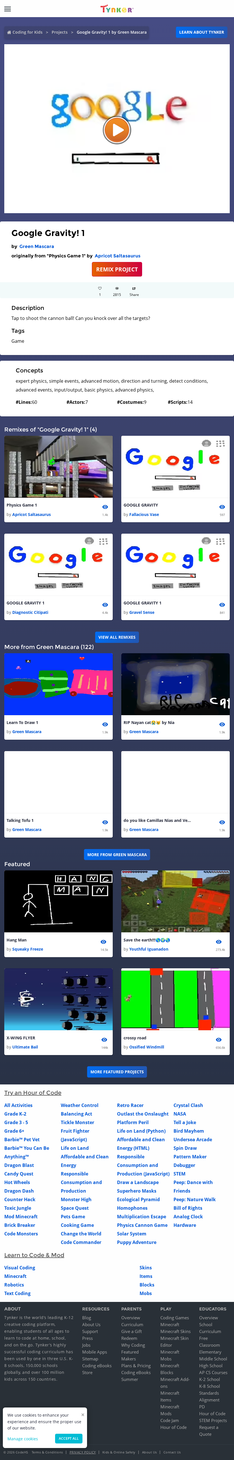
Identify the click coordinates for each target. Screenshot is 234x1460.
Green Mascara (36, 246)
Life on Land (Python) (141, 1131)
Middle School (213, 1359)
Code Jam (169, 1420)
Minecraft (15, 1276)
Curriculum (132, 1324)
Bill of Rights (188, 1208)
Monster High (76, 1199)
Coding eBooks (97, 1365)
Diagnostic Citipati (30, 612)
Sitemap (90, 1359)
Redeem (129, 1338)
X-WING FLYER (21, 1037)
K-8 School (209, 1386)
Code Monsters (21, 1234)
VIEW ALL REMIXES (117, 637)
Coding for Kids (28, 32)
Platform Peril (133, 1122)
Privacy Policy (83, 1452)
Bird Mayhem (189, 1131)
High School (211, 1365)
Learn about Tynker (201, 32)
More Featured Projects (117, 1071)
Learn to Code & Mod (34, 1255)
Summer (129, 1379)
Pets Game (73, 1216)
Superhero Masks (136, 1191)
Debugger (184, 1165)
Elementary (210, 1352)
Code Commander (81, 1242)
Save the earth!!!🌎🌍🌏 (147, 940)
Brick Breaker (19, 1225)
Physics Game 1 (22, 505)
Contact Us (172, 1452)
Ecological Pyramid (138, 1199)
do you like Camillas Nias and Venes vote (158, 820)
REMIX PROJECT (117, 269)
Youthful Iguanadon (148, 949)
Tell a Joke (185, 1122)
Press (87, 1338)
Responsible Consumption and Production (81, 1182)
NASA (180, 1114)
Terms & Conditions (47, 1452)
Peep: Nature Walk (195, 1199)
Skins (146, 1268)
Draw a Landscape (138, 1182)
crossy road (135, 1037)
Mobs (146, 1293)
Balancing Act (76, 1114)
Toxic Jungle (17, 1208)
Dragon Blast (19, 1165)
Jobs (86, 1345)
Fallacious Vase (144, 514)
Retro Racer (130, 1105)
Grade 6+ (14, 1131)
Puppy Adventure (136, 1242)
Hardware (185, 1225)
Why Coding (133, 1345)
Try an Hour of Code (32, 1092)
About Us (91, 1324)
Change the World (81, 1234)
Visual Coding (19, 1268)
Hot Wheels (17, 1182)
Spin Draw (185, 1148)
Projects (60, 32)
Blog (86, 1317)
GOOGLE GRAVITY (141, 505)
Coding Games (174, 1317)
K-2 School (209, 1379)
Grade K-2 (15, 1114)
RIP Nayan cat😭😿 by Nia (149, 722)
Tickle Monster (77, 1122)
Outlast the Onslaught (143, 1114)
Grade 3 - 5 (16, 1122)
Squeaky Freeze (27, 949)
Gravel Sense (141, 612)
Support (90, 1331)
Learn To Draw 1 (22, 722)
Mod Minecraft (21, 1216)
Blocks (147, 1285)
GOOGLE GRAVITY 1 (26, 603)
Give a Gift (131, 1331)
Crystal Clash (188, 1105)
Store (87, 1372)
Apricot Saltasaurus (117, 256)
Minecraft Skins (175, 1331)
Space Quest (75, 1208)
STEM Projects (213, 1420)
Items (146, 1276)
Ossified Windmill (146, 1047)
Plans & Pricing (136, 1365)
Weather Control (79, 1105)
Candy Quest (18, 1174)
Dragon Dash (19, 1191)
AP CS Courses (213, 1372)
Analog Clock (188, 1216)
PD (202, 1406)
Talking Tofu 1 (20, 820)
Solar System (131, 1234)
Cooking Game (77, 1225)
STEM (179, 1174)
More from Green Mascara (117, 854)
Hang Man (17, 940)
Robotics (14, 1285)
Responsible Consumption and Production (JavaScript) (143, 1165)
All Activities (18, 1105)
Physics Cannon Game (142, 1225)
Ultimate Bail (25, 1047)
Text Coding (17, 1293)
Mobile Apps (94, 1352)
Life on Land (75, 1148)
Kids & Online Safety (119, 1452)
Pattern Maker (190, 1157)
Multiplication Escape (141, 1216)
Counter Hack (19, 1199)
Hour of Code (173, 1427)
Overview (130, 1317)
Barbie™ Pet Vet (22, 1139)
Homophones (132, 1208)
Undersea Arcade (193, 1139)
